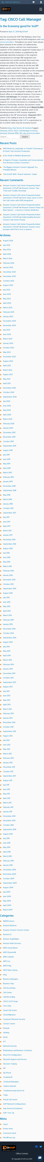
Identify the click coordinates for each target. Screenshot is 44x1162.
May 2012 (6, 749)
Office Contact (22, 1153)
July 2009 (6, 892)
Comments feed (9, 1133)
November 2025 (9, 276)
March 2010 (7, 856)
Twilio (5, 1095)
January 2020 (8, 428)
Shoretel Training (10, 1064)
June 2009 (7, 896)
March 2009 (7, 910)
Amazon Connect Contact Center (16, 930)
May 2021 (6, 379)
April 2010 (7, 852)
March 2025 (7, 307)
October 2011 (8, 771)
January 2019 (8, 481)
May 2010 (6, 847)
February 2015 (8, 620)
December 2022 (9, 356)
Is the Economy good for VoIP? (19, 26)
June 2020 (7, 406)
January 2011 (7, 811)
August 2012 (8, 736)
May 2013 (6, 700)
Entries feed (8, 1128)
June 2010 (6, 843)
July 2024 (6, 330)
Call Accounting (9, 988)
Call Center (7, 992)
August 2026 (8, 240)
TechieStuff (7, 1077)
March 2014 (7, 660)
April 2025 (7, 303)
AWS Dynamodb (9, 952)
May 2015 (6, 606)
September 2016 (9, 544)
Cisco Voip (7, 1006)
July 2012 (6, 740)
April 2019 (7, 468)
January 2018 (8, 504)
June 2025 (7, 294)
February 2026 (8, 263)
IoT (4, 1041)
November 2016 (9, 539)
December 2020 (9, 388)
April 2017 (7, 526)
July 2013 (6, 691)
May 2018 (6, 495)
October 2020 (8, 392)
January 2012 (8, 762)
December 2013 (9, 673)
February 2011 (8, 807)
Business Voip (8, 983)
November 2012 (9, 722)
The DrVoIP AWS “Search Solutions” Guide (20, 174)
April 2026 (7, 254)
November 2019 (9, 437)
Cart (33, 2)
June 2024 (7, 334)
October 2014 (8, 633)
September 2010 (9, 829)
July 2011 (6, 785)
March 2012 (7, 754)
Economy (33, 131)
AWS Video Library (10, 970)
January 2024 (8, 343)
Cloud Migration (9, 1015)
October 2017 (8, 508)
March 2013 (7, 709)
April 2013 (7, 704)
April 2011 (6, 798)
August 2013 (8, 687)
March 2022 (7, 370)
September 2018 (9, 490)
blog (10, 128)
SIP (20, 133)
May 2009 (7, 901)
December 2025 (9, 272)
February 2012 (8, 758)
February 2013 (8, 713)
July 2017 (6, 517)
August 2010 (8, 834)
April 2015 (7, 611)
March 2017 (7, 530)
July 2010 (6, 838)
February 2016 (8, 571)
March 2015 (7, 615)
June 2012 (6, 745)
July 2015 (6, 597)
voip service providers (31, 133)
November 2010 (9, 820)
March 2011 (7, 803)
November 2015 (9, 580)
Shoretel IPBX (13, 133)
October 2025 (8, 281)
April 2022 (7, 365)
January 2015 (8, 624)
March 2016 (7, 566)
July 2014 (6, 646)
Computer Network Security (14, 1019)
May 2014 (6, 651)
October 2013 (8, 678)
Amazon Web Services (12, 943)
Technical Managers (11, 1082)
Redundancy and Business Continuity (17, 1050)
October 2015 (8, 584)
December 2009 (9, 870)
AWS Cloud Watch (10, 948)
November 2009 (9, 874)
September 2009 (10, 883)
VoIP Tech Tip (8, 1113)
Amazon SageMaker (11, 939)
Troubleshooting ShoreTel (13, 1090)
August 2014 (8, 642)
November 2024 (9, 325)
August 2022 (8, 361)
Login (40, 2)
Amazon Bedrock (9, 925)
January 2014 (8, 669)
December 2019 (9, 432)
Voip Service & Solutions (22, 128)
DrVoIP (25, 31)
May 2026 (7, 249)
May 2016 (6, 562)
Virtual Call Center (10, 1099)
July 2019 (6, 455)
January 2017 (8, 535)
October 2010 (8, 825)
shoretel (3, 133)
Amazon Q (7, 934)
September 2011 (9, 776)
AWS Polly (7, 966)
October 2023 (8, 348)
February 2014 (8, 664)
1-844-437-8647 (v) (12, 2)
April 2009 (7, 905)
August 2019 (8, 450)
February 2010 (8, 861)
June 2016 (6, 557)
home (5, 1037)
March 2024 (7, 339)
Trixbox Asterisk (9, 1086)
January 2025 (8, 316)
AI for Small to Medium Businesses (17, 155)
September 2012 (9, 731)
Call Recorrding (9, 997)
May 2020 (7, 410)
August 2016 (8, 548)
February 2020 (8, 423)
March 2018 (7, 499)
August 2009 (8, 887)
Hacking (6, 1032)
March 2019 (7, 472)
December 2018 (9, 486)
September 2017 (9, 513)
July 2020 (6, 401)
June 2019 (6, 459)
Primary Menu (40, 9)
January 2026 (8, 267)
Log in (5, 1124)
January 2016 (8, 575)
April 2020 (7, 415)
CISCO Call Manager (21, 131)
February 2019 (8, 477)
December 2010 (9, 816)
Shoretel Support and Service (15, 1059)
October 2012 (8, 727)
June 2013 (6, 695)
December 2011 (9, 767)
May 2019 (6, 464)
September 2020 (10, 397)
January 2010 (8, 865)
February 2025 (8, 312)
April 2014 (7, 655)
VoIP (25, 120)
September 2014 (9, 638)
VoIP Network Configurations (14, 1104)
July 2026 (6, 245)
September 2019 (9, 446)
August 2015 (8, 593)
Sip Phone (7, 1073)
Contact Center (9, 1023)
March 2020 (7, 419)
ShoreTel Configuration (12, 1055)
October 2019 (8, 441)
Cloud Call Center (10, 1010)
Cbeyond (3, 131)
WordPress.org (9, 1137)
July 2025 (6, 290)
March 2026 (7, 258)
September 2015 (9, 588)
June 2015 (6, 602)
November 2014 (9, 629)
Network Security (10, 1046)
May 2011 (6, 794)
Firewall (6, 1028)
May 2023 (7, 352)
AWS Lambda (8, 957)
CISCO (10, 131)
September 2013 (9, 682)
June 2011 (6, 789)
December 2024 (9, 321)
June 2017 (6, 522)
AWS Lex (6, 961)
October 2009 (8, 878)
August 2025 (8, 285)
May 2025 (7, 299)
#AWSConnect (8, 921)
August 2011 (7, 780)
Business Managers (10, 979)
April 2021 (7, 383)
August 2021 (8, 374)
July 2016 (6, 553)
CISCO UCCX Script (10, 1001)
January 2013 (8, 718)
